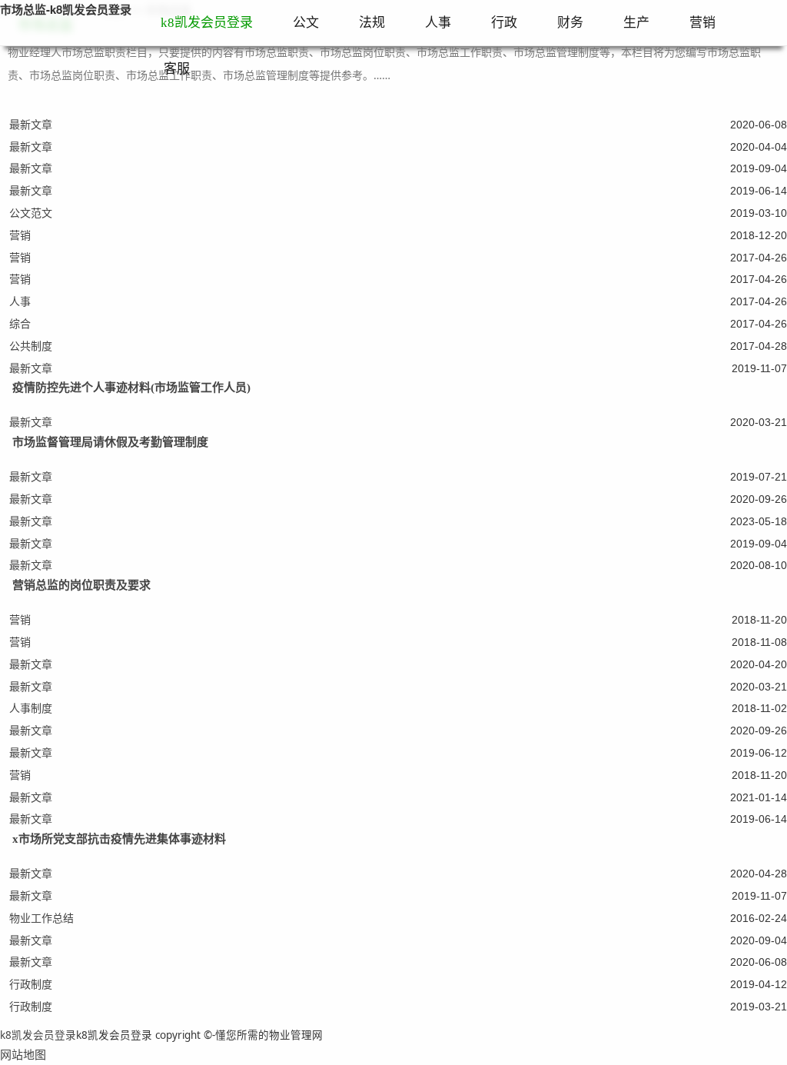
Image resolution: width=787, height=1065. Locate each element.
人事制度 (30, 708)
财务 (570, 22)
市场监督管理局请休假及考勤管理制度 (110, 442)
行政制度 (30, 984)
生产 (636, 22)
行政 (504, 22)
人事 (438, 22)
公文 (306, 22)
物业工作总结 (41, 917)
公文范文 (30, 212)
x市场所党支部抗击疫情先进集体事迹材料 (119, 839)
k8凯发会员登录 (207, 22)
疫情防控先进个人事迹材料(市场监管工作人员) (131, 387)
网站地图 (23, 1054)
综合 (20, 323)
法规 (372, 22)
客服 (177, 69)
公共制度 (30, 345)
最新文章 (30, 124)
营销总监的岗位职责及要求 (81, 585)
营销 (702, 22)
